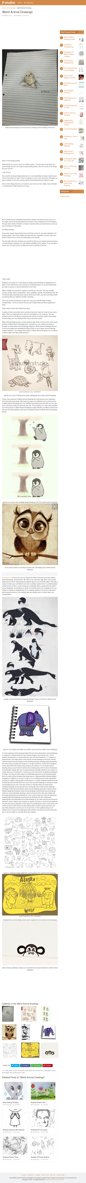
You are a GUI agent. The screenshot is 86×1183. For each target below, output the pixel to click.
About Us (52, 1175)
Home (20, 3)
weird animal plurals (19, 1072)
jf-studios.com (6, 577)
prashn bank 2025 (59, 1179)
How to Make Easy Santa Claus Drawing (70, 183)
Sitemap (24, 1175)
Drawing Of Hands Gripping (40, 1157)
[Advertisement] (30, 33)
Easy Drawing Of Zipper (11, 1102)
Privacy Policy (60, 1175)
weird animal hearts (49, 1070)
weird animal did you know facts (34, 1070)
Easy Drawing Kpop (70, 129)
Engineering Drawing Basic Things (69, 122)
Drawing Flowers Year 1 (39, 1102)
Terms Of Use (45, 1175)
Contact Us (30, 1175)
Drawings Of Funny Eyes (39, 1130)
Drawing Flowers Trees (10, 1157)
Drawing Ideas (29, 3)
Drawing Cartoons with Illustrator (14, 1130)
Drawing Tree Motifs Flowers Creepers (69, 54)
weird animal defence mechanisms (14, 1070)
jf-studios (8, 2)
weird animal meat (7, 1072)
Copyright (37, 1175)
